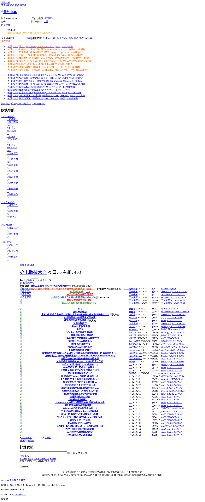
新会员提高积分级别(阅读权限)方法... (80, 303)
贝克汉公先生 (135, 353)
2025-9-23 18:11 (178, 379)
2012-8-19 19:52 (177, 300)
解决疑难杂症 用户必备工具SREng (80, 382)
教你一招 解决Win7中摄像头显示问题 (79, 414)
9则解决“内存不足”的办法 (78, 385)
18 (153, 376)
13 (153, 361)
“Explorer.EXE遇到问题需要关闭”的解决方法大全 (80, 402)
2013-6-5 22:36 (175, 341)
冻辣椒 (164, 341)
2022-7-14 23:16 (178, 297)
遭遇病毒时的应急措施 (75, 320)
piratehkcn (165, 379)
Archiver (5, 480)
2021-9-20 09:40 (174, 435)
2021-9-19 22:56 (174, 367)
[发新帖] (30, 283)
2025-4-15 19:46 (173, 308)
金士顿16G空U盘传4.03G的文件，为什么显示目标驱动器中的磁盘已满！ (78, 353)
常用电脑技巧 (80, 323)
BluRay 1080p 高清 (52, 38)
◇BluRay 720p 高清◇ (11, 131)
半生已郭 (165, 329)
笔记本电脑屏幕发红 (78, 373)
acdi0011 (165, 426)
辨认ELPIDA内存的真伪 (80, 347)
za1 (130, 364)
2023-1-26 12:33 (177, 326)
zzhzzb (163, 429)
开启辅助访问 (8, 5)
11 (153, 311)
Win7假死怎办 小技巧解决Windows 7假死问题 (79, 417)
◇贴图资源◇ (8, 225)
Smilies (53, 458)
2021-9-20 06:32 (174, 338)
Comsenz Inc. (20, 494)
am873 (132, 347)
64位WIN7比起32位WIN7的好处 (78, 364)
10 (31, 280)
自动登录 (38, 18)
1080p (90, 38)
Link (36, 458)
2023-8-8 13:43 (177, 361)
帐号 (3, 18)
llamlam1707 (134, 341)
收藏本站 (5, 2)
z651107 (132, 332)
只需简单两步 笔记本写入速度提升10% (80, 370)
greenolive (165, 391)
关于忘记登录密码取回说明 (80, 294)
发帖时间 (59, 286)
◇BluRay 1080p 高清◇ (12, 139)
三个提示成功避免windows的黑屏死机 (80, 411)
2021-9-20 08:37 (174, 420)
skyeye (163, 317)
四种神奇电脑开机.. (77, 399)
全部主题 (35, 286)
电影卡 (80, 329)
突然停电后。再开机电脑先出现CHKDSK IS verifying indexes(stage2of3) (80, 355)
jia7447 (164, 335)
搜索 (29, 38)
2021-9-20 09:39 (174, 417)
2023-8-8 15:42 (177, 353)
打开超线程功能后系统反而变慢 (80, 317)
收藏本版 (24, 265)
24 (153, 399)
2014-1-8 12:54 (174, 429)
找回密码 (48, 18)
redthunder (165, 297)
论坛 (11, 30)
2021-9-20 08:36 (174, 399)
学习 (80, 308)
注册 (46, 21)
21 (153, 364)
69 (153, 288)
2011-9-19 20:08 (177, 303)
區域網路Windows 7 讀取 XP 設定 (77, 376)
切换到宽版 (20, 5)
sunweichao (166, 314)
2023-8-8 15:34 (177, 376)
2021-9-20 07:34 (174, 397)
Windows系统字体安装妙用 (80, 332)
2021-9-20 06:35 (174, 385)
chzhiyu (132, 350)
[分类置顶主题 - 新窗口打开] (25, 291)
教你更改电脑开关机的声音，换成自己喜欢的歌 (79, 361)
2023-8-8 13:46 (177, 364)
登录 (47, 461)
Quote (41, 458)
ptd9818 (164, 373)
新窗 (22, 286)
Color (24, 458)
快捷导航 (5, 25)
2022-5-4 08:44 (178, 323)
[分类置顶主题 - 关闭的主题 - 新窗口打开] (21, 301)
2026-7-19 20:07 (172, 411)
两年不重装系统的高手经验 (78, 405)
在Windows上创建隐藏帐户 (80, 432)
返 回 (22, 283)
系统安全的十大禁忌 (80, 420)
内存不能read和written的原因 (79, 429)
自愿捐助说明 (77, 291)
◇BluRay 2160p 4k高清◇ (12, 148)
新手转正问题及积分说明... (80, 300)
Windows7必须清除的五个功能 (78, 408)
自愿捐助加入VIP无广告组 (30, 33)
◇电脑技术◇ (38, 103)
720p (84, 38)
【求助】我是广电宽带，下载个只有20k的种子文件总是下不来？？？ (75, 314)
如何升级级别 (80, 311)
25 (153, 379)
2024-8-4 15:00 (177, 329)
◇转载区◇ (12, 119)
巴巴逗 (132, 308)
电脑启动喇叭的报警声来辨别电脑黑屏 (80, 358)
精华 (67, 286)
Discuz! (15, 489)
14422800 (165, 294)
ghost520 (133, 317)
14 (153, 344)
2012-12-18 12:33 (180, 347)
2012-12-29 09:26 (175, 394)
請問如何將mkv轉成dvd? (80, 341)
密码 (3, 21)
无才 (163, 308)
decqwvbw (133, 329)
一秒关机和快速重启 (80, 326)
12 (153, 350)
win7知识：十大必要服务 (79, 434)
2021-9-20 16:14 (174, 414)
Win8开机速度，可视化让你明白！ (80, 367)
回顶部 (4, 499)
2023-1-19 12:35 (177, 350)
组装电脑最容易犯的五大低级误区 (77, 388)
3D (80, 38)
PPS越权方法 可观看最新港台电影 (78, 379)
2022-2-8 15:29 (175, 335)
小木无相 (133, 323)
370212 (132, 326)
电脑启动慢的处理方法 (80, 335)
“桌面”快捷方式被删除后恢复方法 (80, 338)
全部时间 (44, 286)
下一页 (48, 280)
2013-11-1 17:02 (174, 317)
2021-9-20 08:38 (174, 405)
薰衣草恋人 (166, 347)
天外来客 (5, 103)
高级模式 (24, 455)
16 (153, 353)
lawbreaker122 (167, 311)
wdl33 (163, 320)
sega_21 (164, 388)
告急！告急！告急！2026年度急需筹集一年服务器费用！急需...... (63, 288)
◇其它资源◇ (8, 202)
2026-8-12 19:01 (179, 291)
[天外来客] (9, 12)
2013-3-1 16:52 (175, 373)
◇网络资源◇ (8, 116)
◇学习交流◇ (24, 103)
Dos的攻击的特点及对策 (80, 423)
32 (153, 388)
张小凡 (132, 314)
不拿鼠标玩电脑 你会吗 (79, 350)
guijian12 (165, 288)
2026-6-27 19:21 (176, 388)
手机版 (12, 480)
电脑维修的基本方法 (80, 344)
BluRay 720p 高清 (69, 38)
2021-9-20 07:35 (174, 382)
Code (46, 458)
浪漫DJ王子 (134, 373)
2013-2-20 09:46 (176, 426)
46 (153, 291)
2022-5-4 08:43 (178, 314)
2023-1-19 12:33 (177, 332)
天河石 (164, 344)
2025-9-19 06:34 (177, 391)
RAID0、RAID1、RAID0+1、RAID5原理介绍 (80, 426)
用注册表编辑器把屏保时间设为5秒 (80, 393)
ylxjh (163, 411)
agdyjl (163, 394)
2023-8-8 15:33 (177, 356)
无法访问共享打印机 (80, 396)
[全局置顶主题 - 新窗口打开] (25, 288)
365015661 (134, 344)
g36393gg (165, 326)
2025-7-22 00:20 (181, 311)
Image (30, 458)
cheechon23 (166, 291)
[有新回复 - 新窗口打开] (21, 309)
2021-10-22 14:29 (176, 344)
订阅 (32, 265)
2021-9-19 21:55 (174, 320)
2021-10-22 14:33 (176, 408)
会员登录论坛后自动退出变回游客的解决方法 (73, 297)
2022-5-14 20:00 (177, 294)
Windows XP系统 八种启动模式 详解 (80, 391)
